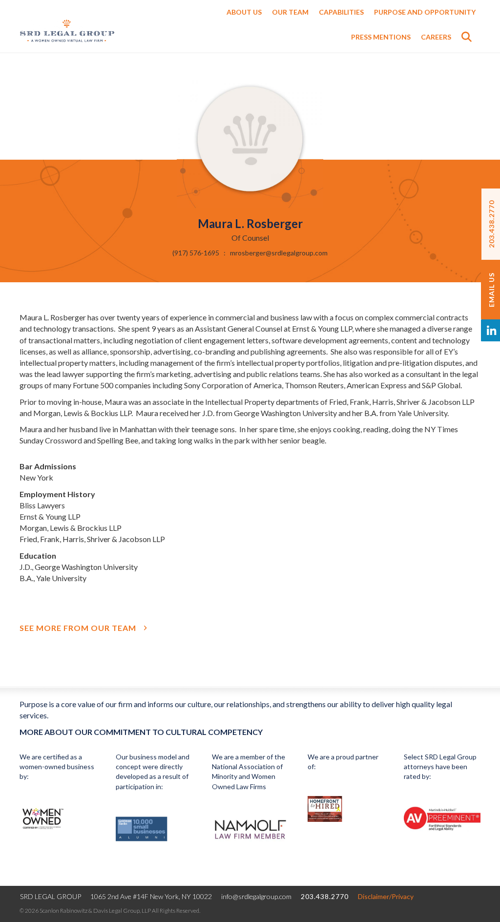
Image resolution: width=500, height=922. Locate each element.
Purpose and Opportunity (425, 12)
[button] (468, 39)
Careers (436, 37)
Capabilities (341, 12)
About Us (244, 12)
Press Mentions (381, 37)
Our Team (290, 12)
